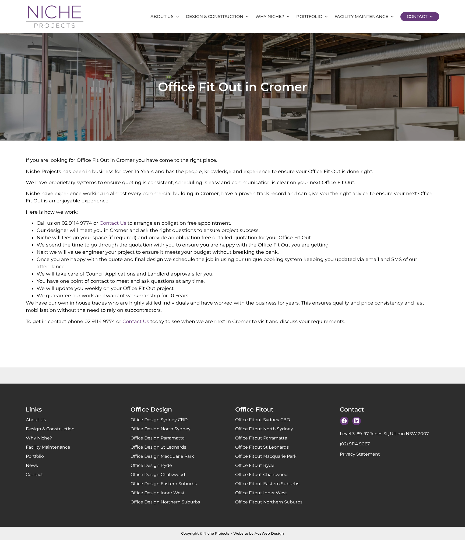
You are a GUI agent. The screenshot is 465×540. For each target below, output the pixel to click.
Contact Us (113, 223)
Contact (417, 16)
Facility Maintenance (361, 16)
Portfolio (309, 16)
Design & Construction (214, 16)
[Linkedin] (356, 421)
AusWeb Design (269, 533)
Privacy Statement (360, 454)
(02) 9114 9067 (355, 443)
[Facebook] (344, 421)
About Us (162, 16)
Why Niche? (269, 16)
